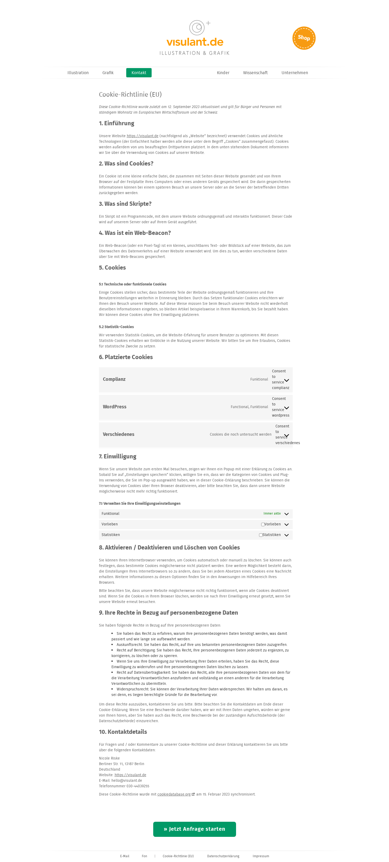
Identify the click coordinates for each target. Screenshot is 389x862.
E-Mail (124, 856)
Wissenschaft (255, 73)
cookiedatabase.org (174, 794)
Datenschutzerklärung (223, 856)
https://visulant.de (143, 136)
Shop (304, 38)
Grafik (108, 73)
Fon (144, 856)
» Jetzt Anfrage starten (194, 829)
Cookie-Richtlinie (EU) (178, 856)
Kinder (223, 73)
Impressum (261, 856)
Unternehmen (295, 73)
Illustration (78, 73)
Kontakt (139, 73)
